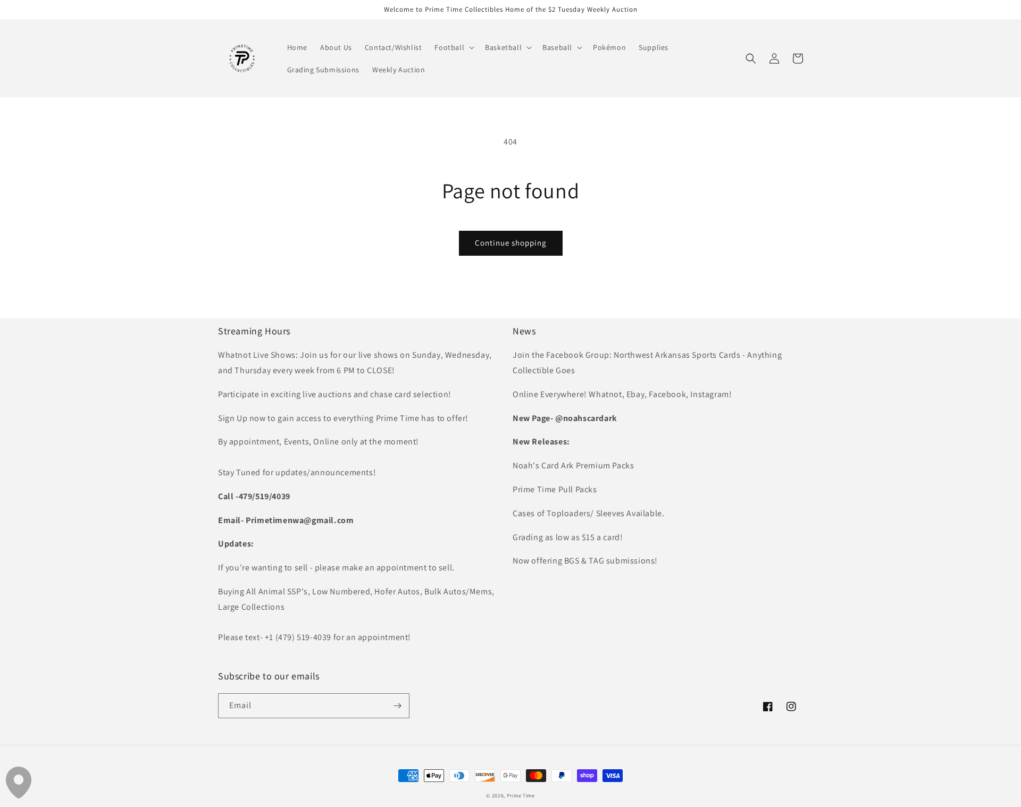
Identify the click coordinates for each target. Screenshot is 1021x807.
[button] (453, 47)
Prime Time (521, 795)
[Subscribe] (397, 705)
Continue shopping (511, 243)
